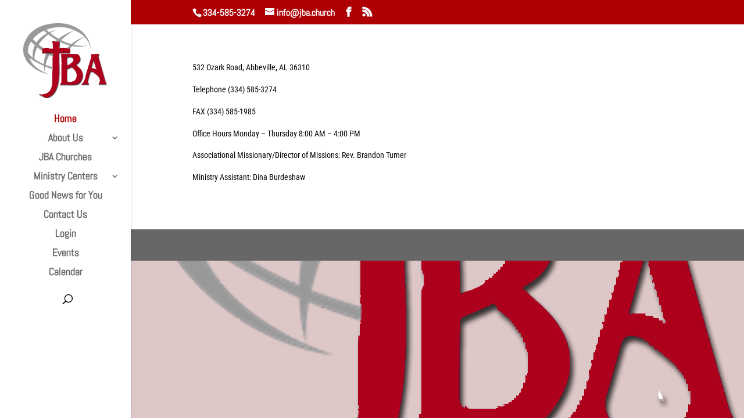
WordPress (349, 244)
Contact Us (65, 215)
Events (65, 253)
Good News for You (65, 196)
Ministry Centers (66, 177)
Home (65, 119)
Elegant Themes (260, 244)
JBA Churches (65, 158)
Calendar (66, 273)
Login (65, 234)
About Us (65, 139)
